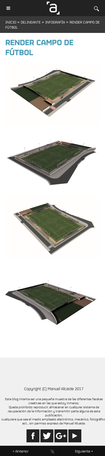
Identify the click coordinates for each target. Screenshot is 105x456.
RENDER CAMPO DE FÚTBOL (39, 48)
